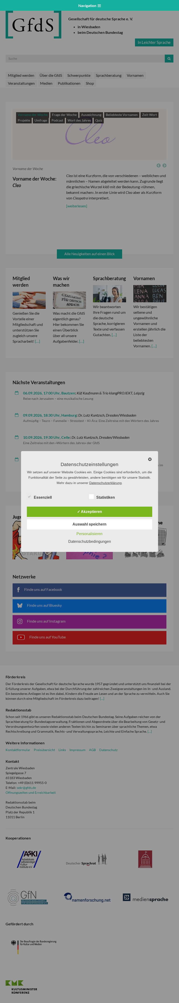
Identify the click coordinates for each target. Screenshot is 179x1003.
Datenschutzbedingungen (89, 541)
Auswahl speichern (89, 524)
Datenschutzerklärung (105, 483)
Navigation (88, 5)
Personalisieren (89, 534)
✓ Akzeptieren (89, 512)
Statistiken (105, 497)
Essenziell (43, 497)
